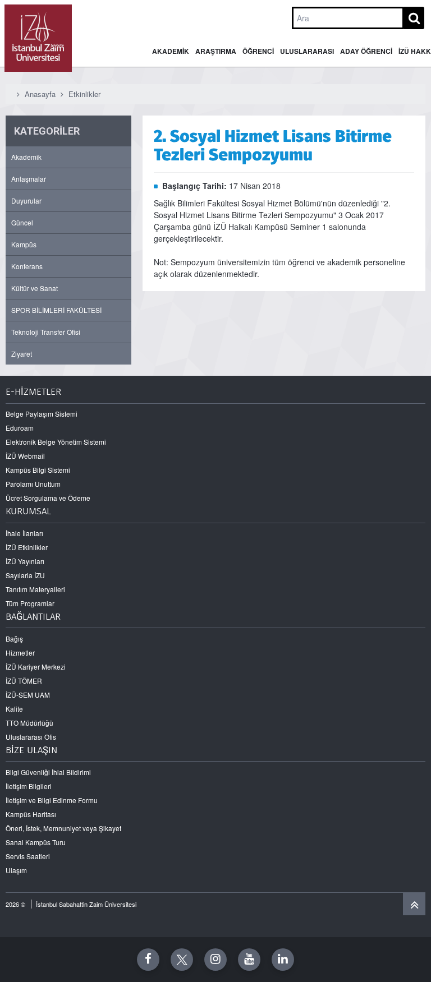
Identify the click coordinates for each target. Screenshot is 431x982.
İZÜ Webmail (25, 455)
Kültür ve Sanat (34, 288)
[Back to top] (414, 904)
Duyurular (26, 200)
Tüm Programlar (30, 603)
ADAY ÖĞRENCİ (366, 51)
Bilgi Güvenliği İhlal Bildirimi (48, 772)
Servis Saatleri (28, 856)
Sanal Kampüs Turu (36, 842)
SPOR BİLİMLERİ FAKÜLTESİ (56, 310)
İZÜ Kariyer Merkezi (36, 666)
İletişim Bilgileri (29, 786)
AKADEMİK (170, 51)
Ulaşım (16, 870)
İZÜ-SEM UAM (28, 694)
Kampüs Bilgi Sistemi (38, 469)
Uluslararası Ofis (31, 736)
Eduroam (20, 427)
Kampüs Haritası (31, 814)
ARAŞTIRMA (215, 51)
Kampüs (23, 244)
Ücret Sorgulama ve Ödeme (48, 497)
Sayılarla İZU (25, 575)
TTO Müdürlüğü (29, 722)
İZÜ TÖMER (24, 680)
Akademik (26, 157)
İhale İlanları (24, 533)
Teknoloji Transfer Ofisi (45, 331)
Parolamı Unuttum (33, 483)
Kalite (14, 708)
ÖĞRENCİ (258, 51)
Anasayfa (40, 94)
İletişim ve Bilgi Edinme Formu (52, 800)
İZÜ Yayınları (25, 561)
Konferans (27, 266)
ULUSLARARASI (307, 51)
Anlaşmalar (28, 178)
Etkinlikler (84, 94)
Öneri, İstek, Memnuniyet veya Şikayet (63, 828)
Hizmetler (20, 652)
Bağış (14, 638)
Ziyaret (21, 353)
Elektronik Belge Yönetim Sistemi (56, 441)
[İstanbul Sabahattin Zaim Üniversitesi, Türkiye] (38, 38)
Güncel (22, 222)
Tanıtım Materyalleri (35, 589)
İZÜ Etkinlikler (27, 547)
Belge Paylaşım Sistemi (41, 413)
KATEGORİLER (47, 131)
